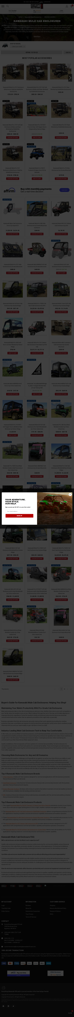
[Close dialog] (70, 494)
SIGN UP (19, 516)
